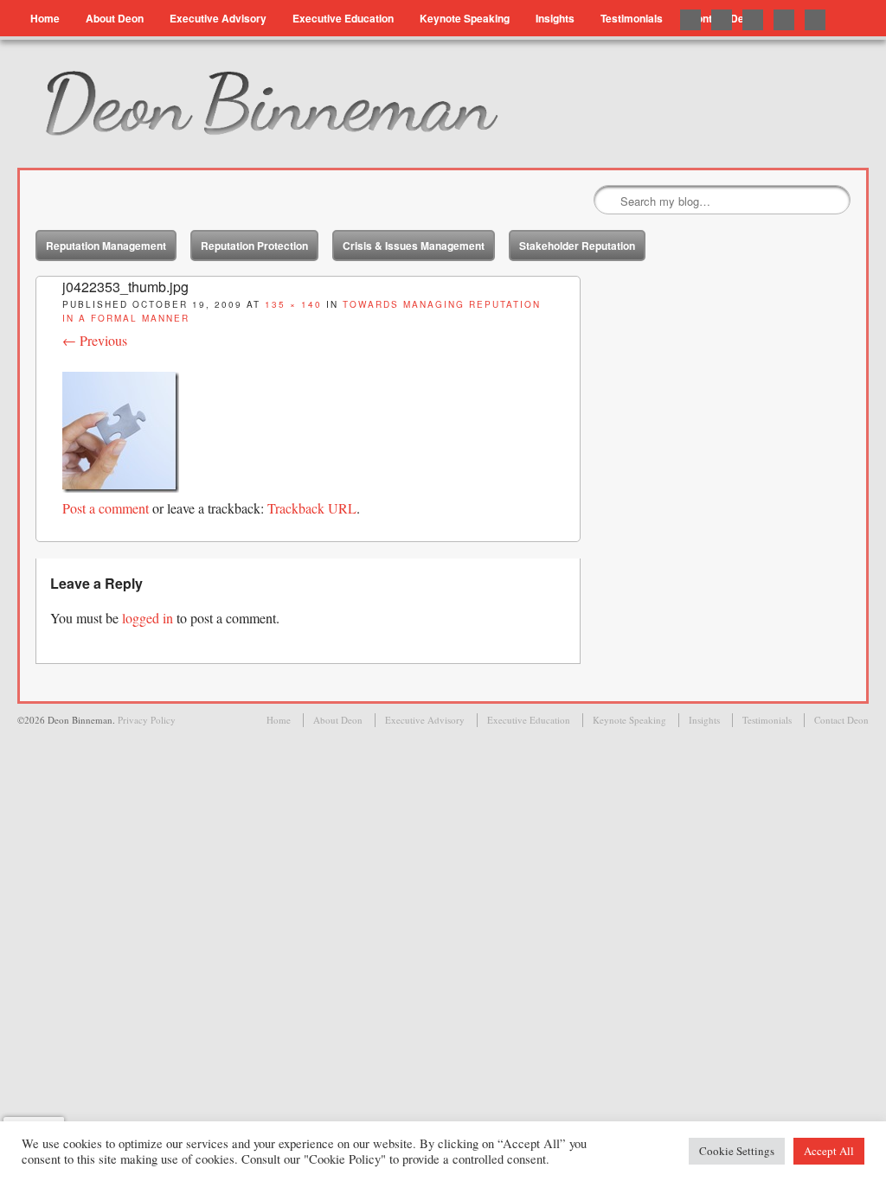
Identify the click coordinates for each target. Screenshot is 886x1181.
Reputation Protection (254, 245)
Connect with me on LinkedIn (752, 20)
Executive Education (343, 18)
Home (45, 18)
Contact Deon (841, 719)
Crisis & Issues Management (414, 245)
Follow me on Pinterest (784, 20)
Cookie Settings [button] (736, 1151)
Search (608, 200)
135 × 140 (293, 304)
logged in (147, 618)
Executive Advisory (218, 18)
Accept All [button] (829, 1151)
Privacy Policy (147, 719)
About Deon (115, 18)
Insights (555, 18)
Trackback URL (311, 508)
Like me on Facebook (721, 20)
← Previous (94, 340)
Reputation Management (106, 245)
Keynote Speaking (465, 18)
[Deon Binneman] (326, 104)
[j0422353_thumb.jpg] (120, 487)
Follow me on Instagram (815, 20)
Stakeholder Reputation (577, 245)
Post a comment (105, 508)
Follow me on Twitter (690, 20)
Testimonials (631, 18)
